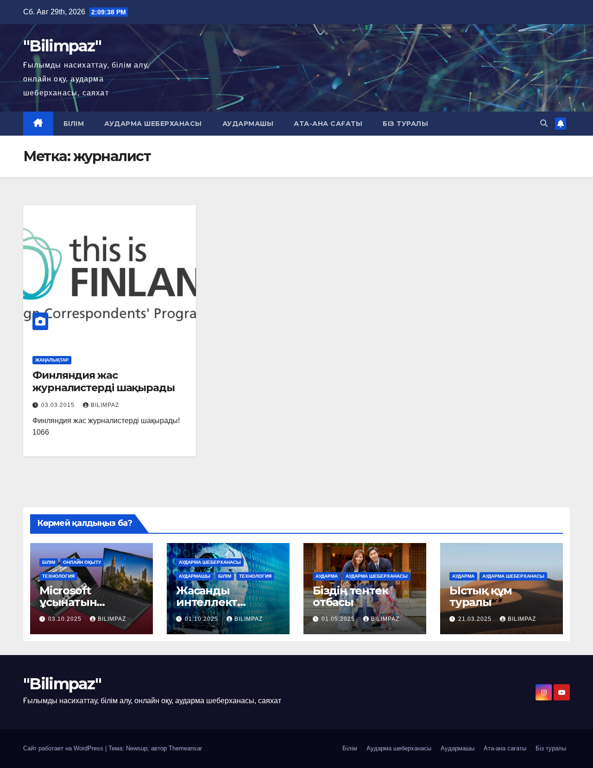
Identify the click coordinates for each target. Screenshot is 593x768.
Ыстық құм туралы (480, 596)
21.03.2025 (475, 619)
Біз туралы (405, 123)
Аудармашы (248, 123)
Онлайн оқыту (82, 562)
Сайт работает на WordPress (64, 748)
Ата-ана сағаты (328, 123)
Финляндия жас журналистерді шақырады (103, 381)
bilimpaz (105, 405)
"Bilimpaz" (62, 46)
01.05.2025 (339, 619)
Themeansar (185, 748)
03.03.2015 (58, 405)
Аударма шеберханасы (153, 123)
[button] (544, 123)
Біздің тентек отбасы (350, 596)
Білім (73, 123)
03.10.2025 (65, 619)
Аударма (326, 576)
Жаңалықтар (52, 359)
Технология (58, 576)
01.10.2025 (202, 619)
